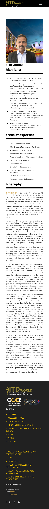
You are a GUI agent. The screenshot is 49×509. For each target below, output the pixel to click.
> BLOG (9, 434)
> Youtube (11, 442)
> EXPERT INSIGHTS (15, 421)
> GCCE (9, 458)
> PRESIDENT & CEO (15, 418)
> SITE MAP (11, 414)
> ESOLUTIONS (13, 461)
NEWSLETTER (13, 495)
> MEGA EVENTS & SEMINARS (19, 425)
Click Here (13, 491)
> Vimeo (10, 438)
